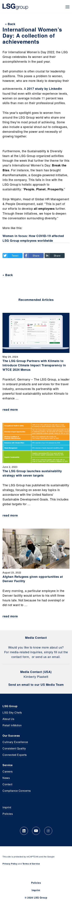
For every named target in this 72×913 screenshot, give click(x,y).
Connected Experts (15, 755)
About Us (8, 719)
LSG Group (15, 6)
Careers (8, 771)
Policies (8, 814)
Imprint (7, 807)
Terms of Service (31, 863)
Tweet (15, 255)
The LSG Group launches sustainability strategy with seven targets (32, 473)
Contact (7, 784)
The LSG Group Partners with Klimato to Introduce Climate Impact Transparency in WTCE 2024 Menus (34, 365)
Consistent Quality (14, 748)
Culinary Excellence (15, 742)
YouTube (36, 831)
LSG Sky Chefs (12, 712)
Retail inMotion (12, 725)
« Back (10, 24)
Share (36, 255)
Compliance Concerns (17, 791)
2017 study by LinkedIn (44, 88)
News (6, 778)
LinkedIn (24, 831)
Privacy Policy (10, 863)
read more (10, 409)
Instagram (48, 831)
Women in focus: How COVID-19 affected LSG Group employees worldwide (33, 238)
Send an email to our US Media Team (36, 684)
